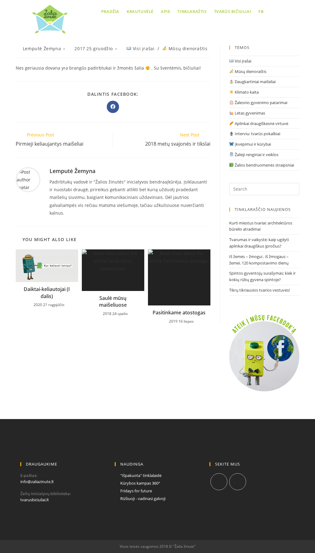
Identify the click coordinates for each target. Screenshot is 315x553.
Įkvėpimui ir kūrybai (252, 144)
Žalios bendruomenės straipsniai (264, 165)
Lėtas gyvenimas (249, 113)
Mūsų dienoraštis (187, 48)
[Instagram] (237, 481)
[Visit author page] (28, 179)
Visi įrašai (142, 48)
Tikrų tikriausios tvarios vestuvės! (259, 290)
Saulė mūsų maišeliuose (113, 301)
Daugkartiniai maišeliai (255, 81)
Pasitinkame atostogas (179, 312)
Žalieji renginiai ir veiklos (256, 154)
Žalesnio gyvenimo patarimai (260, 102)
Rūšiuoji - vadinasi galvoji (142, 498)
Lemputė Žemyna (42, 48)
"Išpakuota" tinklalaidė (140, 475)
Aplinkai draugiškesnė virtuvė (261, 123)
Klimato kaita (246, 92)
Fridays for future (136, 491)
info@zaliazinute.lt (37, 481)
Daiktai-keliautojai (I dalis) (47, 292)
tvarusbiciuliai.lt (34, 500)
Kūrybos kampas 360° (140, 483)
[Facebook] (218, 481)
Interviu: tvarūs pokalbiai (257, 133)
